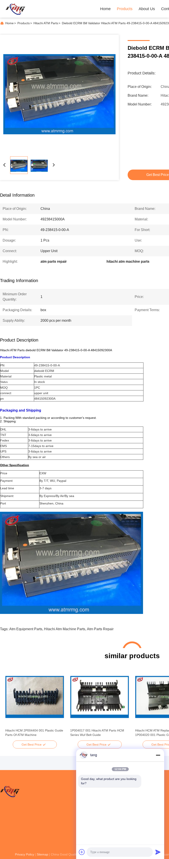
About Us (147, 9)
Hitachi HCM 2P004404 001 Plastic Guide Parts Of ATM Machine (34, 733)
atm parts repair (100, 629)
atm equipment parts (25, 629)
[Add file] (82, 852)
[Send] (158, 852)
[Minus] (158, 755)
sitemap (42, 854)
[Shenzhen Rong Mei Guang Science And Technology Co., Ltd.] (15, 9)
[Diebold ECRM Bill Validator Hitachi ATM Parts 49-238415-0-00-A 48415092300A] (59, 94)
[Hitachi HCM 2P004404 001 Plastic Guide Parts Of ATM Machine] (34, 696)
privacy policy (24, 854)
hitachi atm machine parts (64, 629)
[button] (11, 705)
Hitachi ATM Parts (45, 23)
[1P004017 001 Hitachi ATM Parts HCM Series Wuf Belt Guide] (99, 696)
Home (105, 9)
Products (124, 9)
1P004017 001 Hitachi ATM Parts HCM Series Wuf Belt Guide (97, 733)
